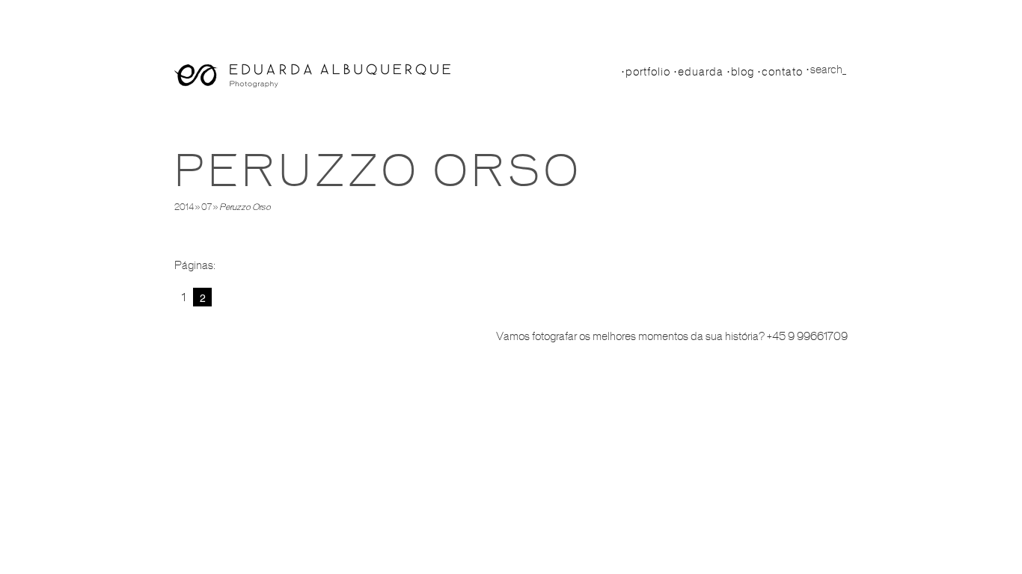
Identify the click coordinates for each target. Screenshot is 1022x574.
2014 (184, 207)
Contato (782, 72)
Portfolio (647, 72)
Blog (742, 72)
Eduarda (700, 72)
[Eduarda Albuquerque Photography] (312, 75)
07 (206, 207)
